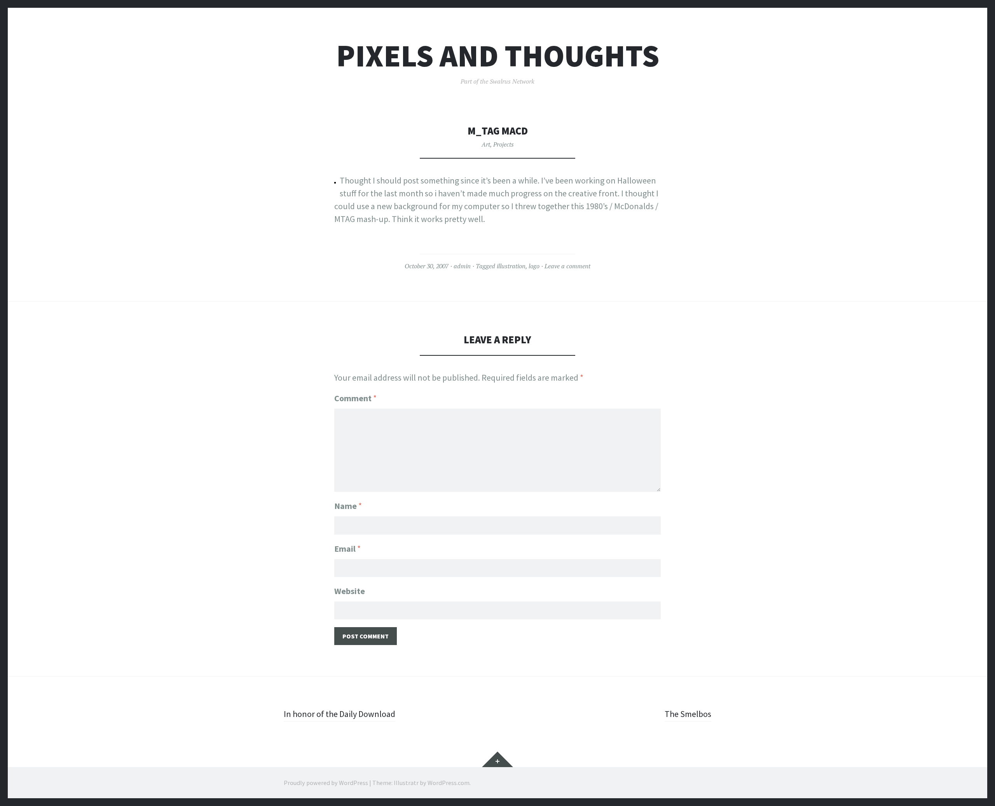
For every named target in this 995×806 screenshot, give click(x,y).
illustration (511, 266)
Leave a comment (567, 266)
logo (534, 266)
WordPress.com (449, 783)
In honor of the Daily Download (339, 713)
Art (486, 144)
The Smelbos (688, 713)
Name (348, 505)
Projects (503, 144)
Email (347, 548)
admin (462, 266)
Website (349, 591)
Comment (355, 398)
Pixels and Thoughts (497, 56)
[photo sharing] (335, 180)
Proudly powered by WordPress (326, 783)
